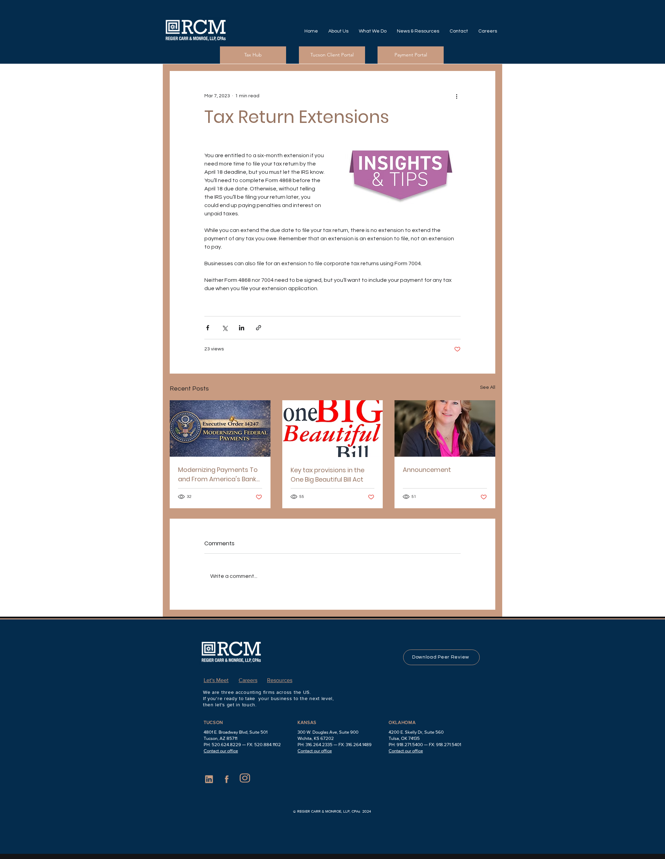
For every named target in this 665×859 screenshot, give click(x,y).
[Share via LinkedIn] (241, 327)
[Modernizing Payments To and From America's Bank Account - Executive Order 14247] (220, 428)
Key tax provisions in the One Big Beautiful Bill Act (327, 475)
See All (487, 387)
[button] (338, 31)
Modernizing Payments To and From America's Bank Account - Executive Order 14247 (218, 474)
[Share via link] (258, 327)
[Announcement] (444, 428)
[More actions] (456, 96)
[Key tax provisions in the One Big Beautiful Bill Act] (332, 428)
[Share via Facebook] (207, 327)
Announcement (427, 469)
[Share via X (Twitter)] (224, 327)
